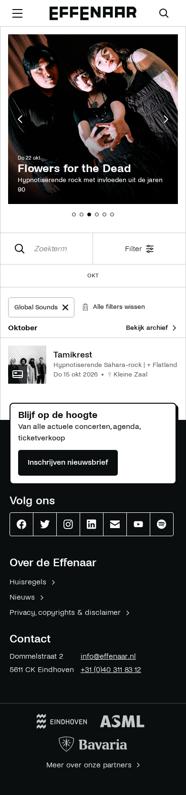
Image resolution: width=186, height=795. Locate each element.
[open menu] (17, 13)
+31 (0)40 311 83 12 (111, 669)
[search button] (164, 13)
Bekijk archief (147, 327)
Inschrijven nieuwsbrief (68, 462)
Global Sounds (44, 310)
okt (93, 276)
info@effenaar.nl (108, 656)
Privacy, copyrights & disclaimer (65, 612)
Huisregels (28, 582)
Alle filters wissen (119, 306)
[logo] (93, 13)
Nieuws (22, 597)
